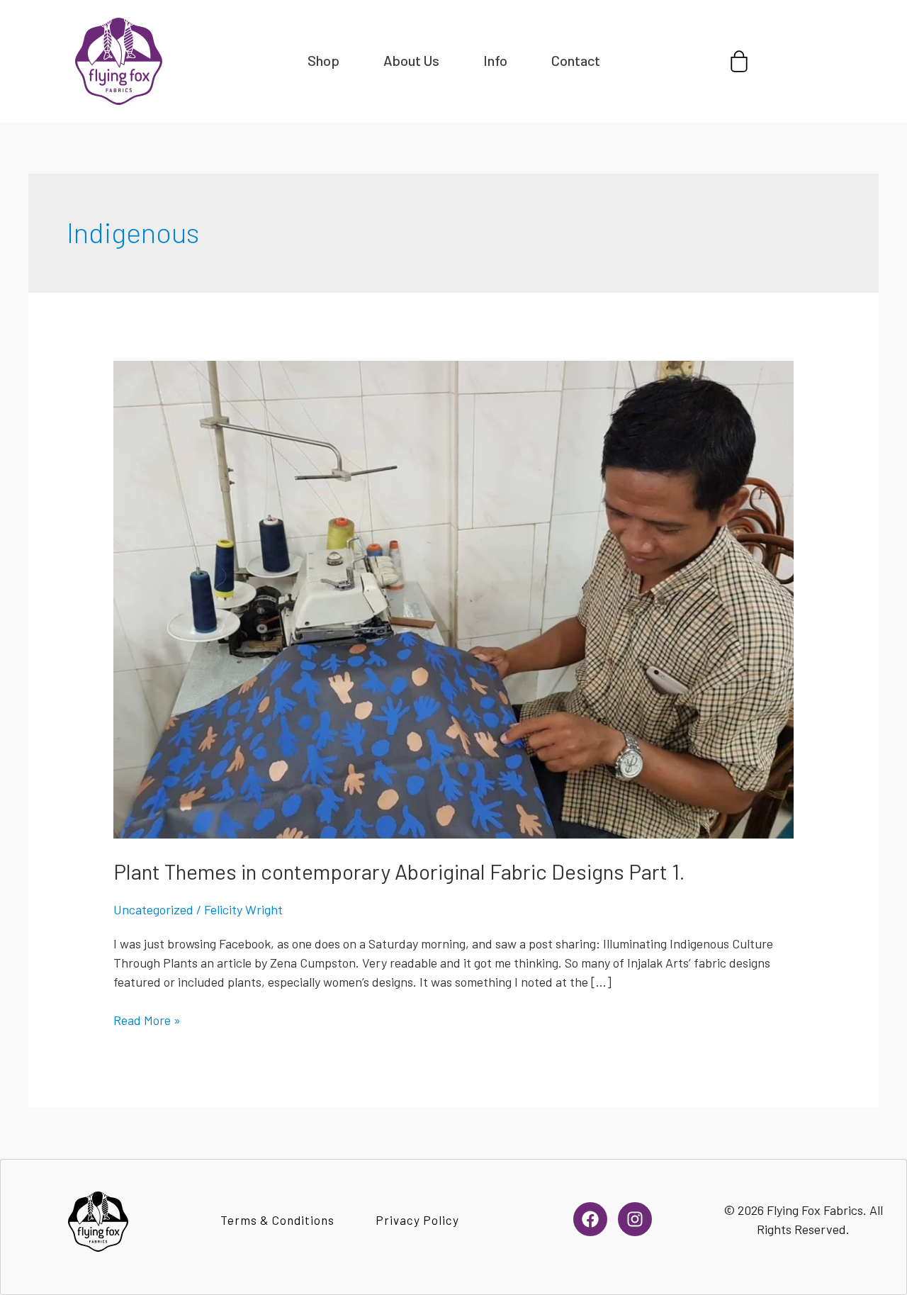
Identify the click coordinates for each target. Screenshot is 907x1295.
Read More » (147, 1019)
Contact (575, 60)
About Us (411, 60)
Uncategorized (153, 909)
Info (495, 60)
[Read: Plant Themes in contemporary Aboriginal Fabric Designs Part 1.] (453, 598)
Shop (323, 60)
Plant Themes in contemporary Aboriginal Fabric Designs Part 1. (399, 871)
